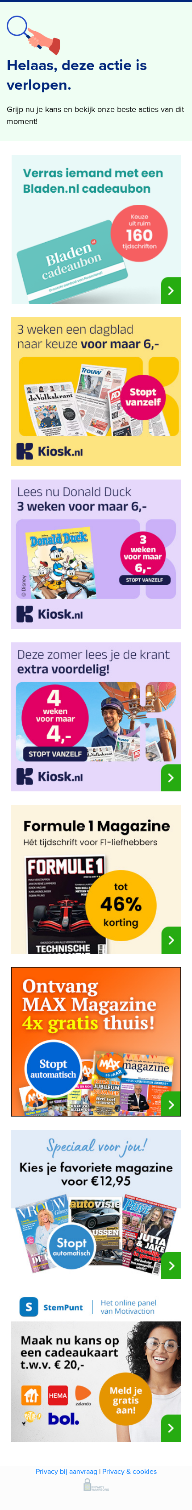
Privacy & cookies (129, 1471)
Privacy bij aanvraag (66, 1471)
